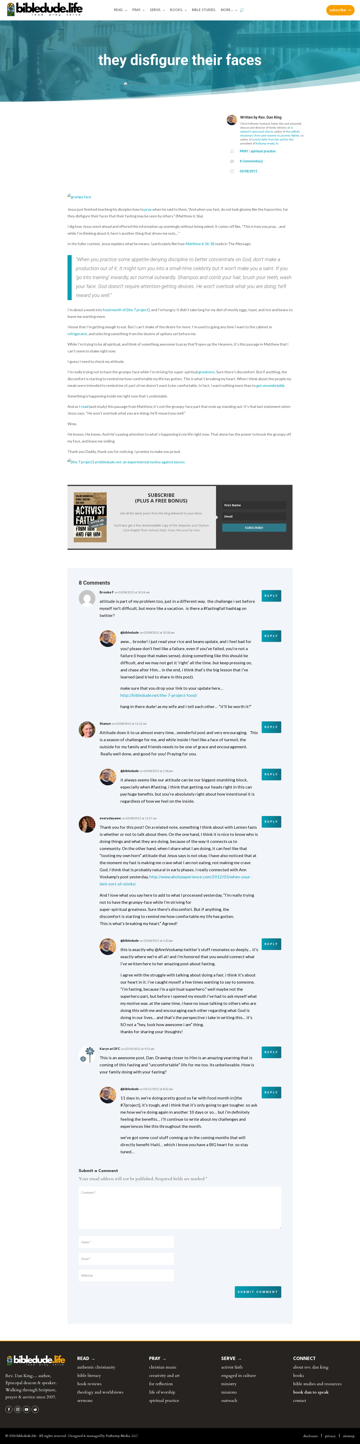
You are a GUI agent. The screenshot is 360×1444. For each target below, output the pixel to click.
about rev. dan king (311, 1367)
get (270, 385)
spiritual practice (263, 151)
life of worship (162, 1392)
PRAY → (158, 1358)
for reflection (161, 1384)
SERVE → (231, 1358)
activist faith (231, 1367)
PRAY (244, 151)
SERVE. (155, 10)
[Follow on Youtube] (26, 1409)
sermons (84, 1400)
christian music (162, 1367)
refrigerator (77, 333)
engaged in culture (238, 1375)
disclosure (310, 1436)
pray (148, 209)
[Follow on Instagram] (17, 1409)
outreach (229, 1400)
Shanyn (105, 723)
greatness (206, 372)
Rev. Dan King (269, 117)
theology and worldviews (100, 1392)
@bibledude (129, 632)
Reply (271, 595)
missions (229, 1392)
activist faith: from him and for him (273, 139)
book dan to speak (311, 1392)
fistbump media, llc (267, 143)
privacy (330, 1436)
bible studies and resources (317, 1384)
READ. (119, 10)
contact (299, 1400)
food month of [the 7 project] (126, 309)
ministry (229, 1384)
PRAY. (136, 10)
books (298, 1375)
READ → (86, 1358)
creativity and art (164, 1375)
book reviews (89, 1384)
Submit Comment (258, 1292)
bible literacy (89, 1375)
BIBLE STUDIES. (204, 10)
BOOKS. (176, 10)
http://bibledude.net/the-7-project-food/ (159, 695)
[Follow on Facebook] (8, 1409)
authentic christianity (96, 1367)
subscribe (338, 10)
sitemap (349, 1436)
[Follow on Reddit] (35, 1409)
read (84, 406)
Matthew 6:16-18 (199, 243)
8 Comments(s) (251, 161)
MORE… (227, 10)
